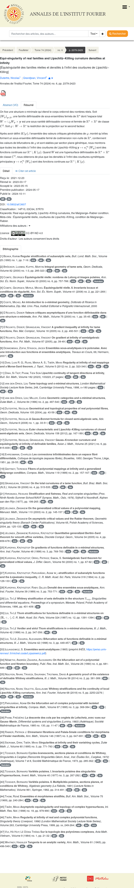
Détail (6, 171)
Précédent (7, 50)
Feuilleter (23, 50)
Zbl (9, 198)
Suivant (92, 50)
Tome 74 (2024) (43, 50)
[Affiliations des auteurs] (51, 78)
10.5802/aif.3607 (16, 204)
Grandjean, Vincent (34, 78)
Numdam (98, 281)
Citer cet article (27, 171)
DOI (33, 260)
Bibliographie (10, 249)
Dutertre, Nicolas (9, 78)
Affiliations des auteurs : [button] (14, 225)
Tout (92, 33)
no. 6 (60, 50)
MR (2, 198)
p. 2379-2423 (76, 50)
